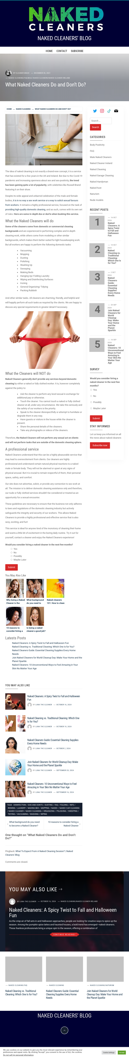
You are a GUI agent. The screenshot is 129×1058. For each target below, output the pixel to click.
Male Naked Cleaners (38, 78)
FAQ (25, 78)
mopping (45, 808)
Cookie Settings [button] (108, 1052)
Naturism (94, 194)
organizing (49, 811)
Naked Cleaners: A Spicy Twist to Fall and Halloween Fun (40, 643)
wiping (44, 814)
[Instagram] (102, 111)
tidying (11, 814)
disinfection (19, 805)
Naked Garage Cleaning (102, 175)
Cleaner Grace (22, 73)
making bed (33, 808)
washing (34, 814)
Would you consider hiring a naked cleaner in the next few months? (39, 544)
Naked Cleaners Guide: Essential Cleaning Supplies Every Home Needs (114, 287)
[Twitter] (95, 111)
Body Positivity (97, 144)
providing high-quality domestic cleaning (25, 209)
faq (56, 805)
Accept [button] (121, 1052)
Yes (15, 549)
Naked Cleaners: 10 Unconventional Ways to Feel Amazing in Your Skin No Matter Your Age (116, 354)
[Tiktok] (109, 111)
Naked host (95, 188)
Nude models (96, 200)
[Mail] (116, 111)
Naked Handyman (99, 181)
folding (64, 805)
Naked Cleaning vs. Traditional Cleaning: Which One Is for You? (43, 646)
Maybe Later (20, 559)
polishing (61, 811)
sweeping (72, 811)
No (15, 552)
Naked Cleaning (16, 78)
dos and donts (35, 805)
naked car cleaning (69, 808)
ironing (11, 808)
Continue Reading (64, 935)
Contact (61, 51)
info (72, 805)
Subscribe (77, 51)
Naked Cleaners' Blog (64, 38)
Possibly (18, 556)
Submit (11, 567)
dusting (49, 805)
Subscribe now (100, 445)
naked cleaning (33, 811)
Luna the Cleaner (44, 705)
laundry (21, 808)
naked (54, 808)
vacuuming (22, 814)
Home (49, 51)
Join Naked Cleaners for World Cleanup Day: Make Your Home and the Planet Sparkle (114, 320)
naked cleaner (16, 811)
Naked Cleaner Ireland (59, 78)
